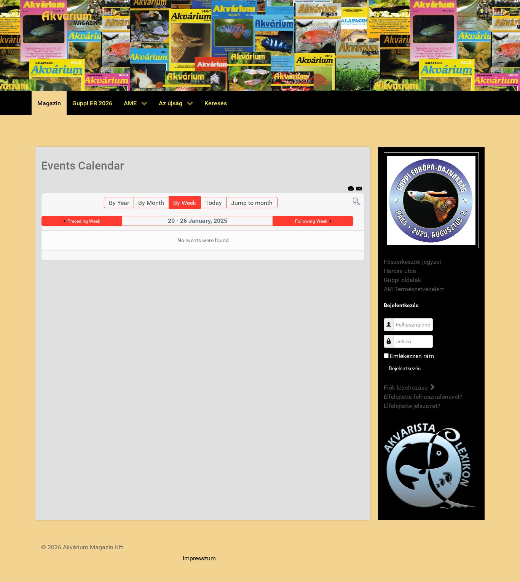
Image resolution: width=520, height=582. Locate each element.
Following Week (311, 221)
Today (213, 202)
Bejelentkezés (405, 368)
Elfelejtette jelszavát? (412, 405)
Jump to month (252, 202)
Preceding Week (83, 221)
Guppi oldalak (402, 280)
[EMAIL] (359, 189)
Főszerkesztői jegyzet (412, 261)
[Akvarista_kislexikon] (431, 466)
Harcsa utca (400, 270)
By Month (151, 202)
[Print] (351, 189)
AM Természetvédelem (414, 289)
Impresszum (199, 558)
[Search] (356, 201)
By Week (184, 202)
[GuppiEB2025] (431, 199)
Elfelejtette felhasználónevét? (423, 396)
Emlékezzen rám (412, 356)
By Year (119, 202)
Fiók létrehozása (406, 387)
